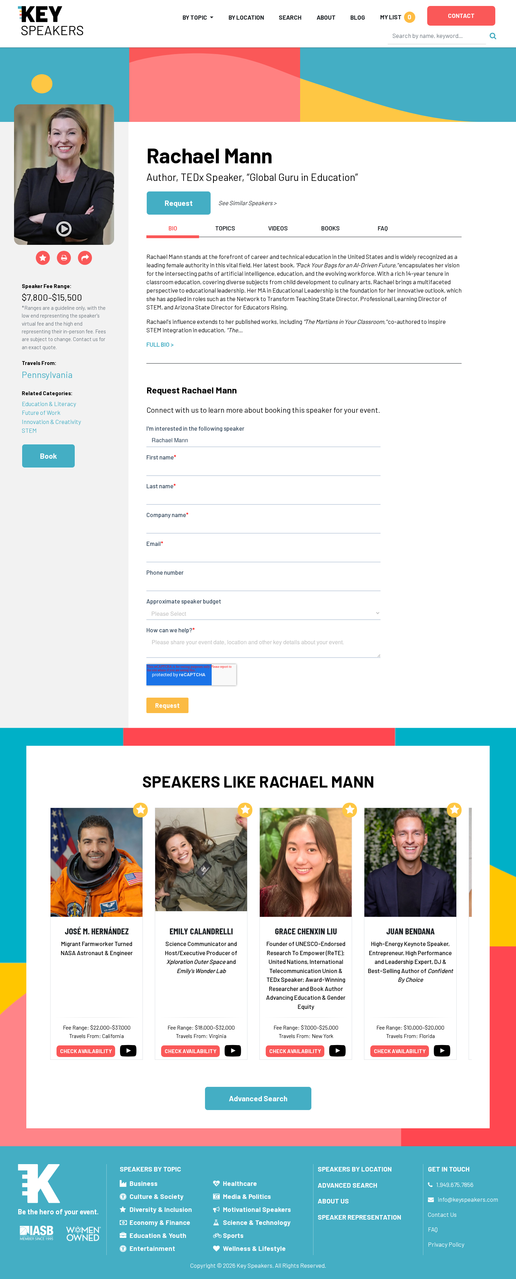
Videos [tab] (278, 227)
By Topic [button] (195, 17)
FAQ (433, 1229)
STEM (29, 430)
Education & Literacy (49, 403)
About (326, 17)
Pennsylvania (47, 374)
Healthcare (240, 1183)
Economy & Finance (160, 1222)
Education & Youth (158, 1235)
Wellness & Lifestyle (254, 1248)
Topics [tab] (225, 227)
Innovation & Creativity (51, 421)
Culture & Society (157, 1196)
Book (48, 455)
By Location (246, 17)
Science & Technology (257, 1222)
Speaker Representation (359, 1217)
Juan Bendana (410, 930)
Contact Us (442, 1214)
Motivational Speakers (257, 1209)
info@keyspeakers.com (468, 1199)
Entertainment (152, 1248)
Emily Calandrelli (201, 930)
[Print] (64, 258)
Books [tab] (330, 227)
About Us (333, 1201)
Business (144, 1183)
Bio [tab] (172, 227)
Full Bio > (160, 344)
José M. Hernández (97, 930)
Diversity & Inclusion (161, 1209)
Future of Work (41, 412)
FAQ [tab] (383, 227)
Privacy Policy (446, 1244)
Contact (461, 15)
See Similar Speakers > (247, 202)
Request (179, 202)
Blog (357, 17)
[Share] (85, 258)
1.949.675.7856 (455, 1184)
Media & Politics (247, 1196)
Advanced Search (258, 1098)
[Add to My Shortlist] (43, 258)
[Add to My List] (140, 810)
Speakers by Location (355, 1169)
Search (290, 17)
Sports (233, 1235)
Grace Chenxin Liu (306, 930)
